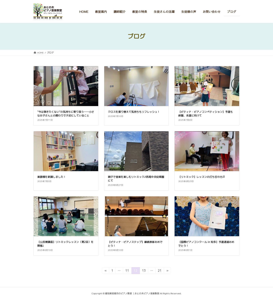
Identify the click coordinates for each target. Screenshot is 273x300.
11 (127, 271)
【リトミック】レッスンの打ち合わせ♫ (201, 177)
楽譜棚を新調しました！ (51, 177)
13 (144, 271)
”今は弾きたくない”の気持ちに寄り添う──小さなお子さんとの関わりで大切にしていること (65, 113)
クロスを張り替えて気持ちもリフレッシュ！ (134, 111)
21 (160, 271)
